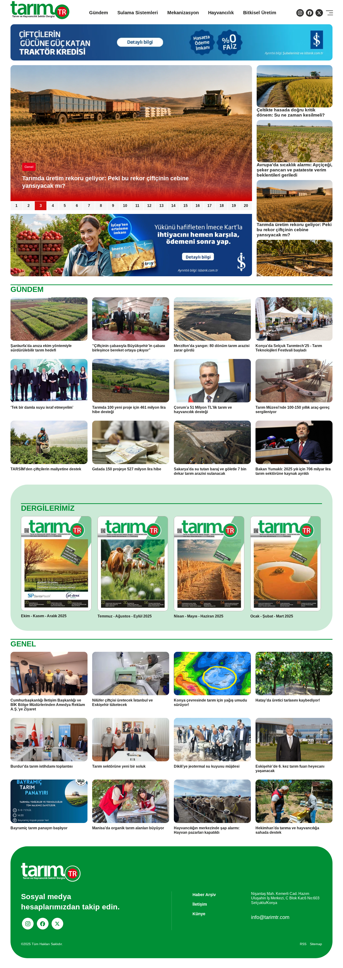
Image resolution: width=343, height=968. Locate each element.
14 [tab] (173, 206)
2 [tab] (29, 206)
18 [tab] (222, 206)
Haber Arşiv (204, 894)
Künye (198, 913)
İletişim (199, 904)
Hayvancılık (221, 12)
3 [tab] (41, 206)
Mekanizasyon (183, 12)
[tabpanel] (131, 133)
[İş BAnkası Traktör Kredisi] (131, 245)
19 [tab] (234, 206)
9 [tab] (113, 206)
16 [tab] (198, 206)
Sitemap (316, 944)
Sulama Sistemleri (137, 12)
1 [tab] (16, 206)
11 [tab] (137, 206)
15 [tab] (185, 206)
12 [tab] (149, 206)
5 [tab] (65, 206)
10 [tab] (125, 206)
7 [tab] (89, 206)
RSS (303, 944)
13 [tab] (161, 206)
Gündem (98, 12)
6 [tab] (77, 206)
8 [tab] (101, 206)
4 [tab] (53, 206)
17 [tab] (209, 206)
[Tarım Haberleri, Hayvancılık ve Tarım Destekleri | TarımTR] (40, 12)
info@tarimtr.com (270, 917)
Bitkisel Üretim (259, 12)
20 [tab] (246, 206)
